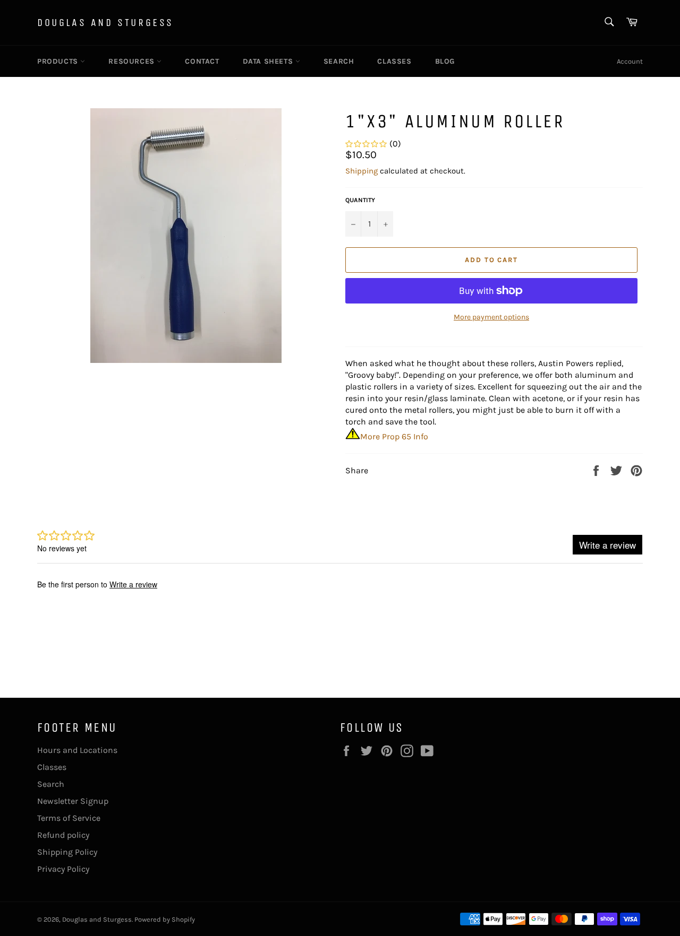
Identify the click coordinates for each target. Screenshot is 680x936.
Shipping (361, 171)
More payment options (491, 317)
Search (339, 61)
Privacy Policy (63, 869)
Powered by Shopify (164, 919)
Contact (202, 61)
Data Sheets (269, 61)
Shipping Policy (67, 852)
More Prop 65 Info (394, 436)
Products (58, 61)
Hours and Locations (77, 750)
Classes (394, 61)
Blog (445, 61)
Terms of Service (68, 818)
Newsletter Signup (72, 801)
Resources (132, 61)
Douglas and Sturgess (105, 22)
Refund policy (63, 835)
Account (630, 61)
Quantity (360, 200)
